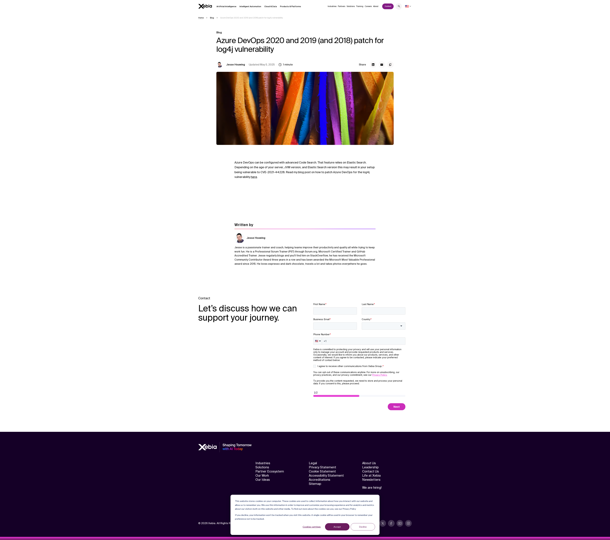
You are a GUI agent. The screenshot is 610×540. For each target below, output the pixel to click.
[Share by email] (381, 64)
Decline (363, 526)
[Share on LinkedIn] (373, 64)
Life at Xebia (371, 475)
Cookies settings (312, 526)
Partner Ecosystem (269, 471)
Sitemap (315, 484)
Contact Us (370, 471)
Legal (313, 463)
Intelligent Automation (250, 6)
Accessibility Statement (326, 475)
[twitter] (382, 523)
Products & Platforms (290, 6)
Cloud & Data (270, 6)
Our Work (262, 475)
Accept (337, 526)
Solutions (351, 6)
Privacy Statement (322, 467)
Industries (332, 6)
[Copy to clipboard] (390, 64)
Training (359, 6)
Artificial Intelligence (226, 6)
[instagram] (408, 523)
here (254, 177)
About (375, 6)
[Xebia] (205, 6)
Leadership (370, 467)
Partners (341, 6)
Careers (368, 6)
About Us (369, 463)
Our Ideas (262, 480)
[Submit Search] (399, 6)
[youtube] (399, 523)
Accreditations (319, 480)
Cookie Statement (322, 471)
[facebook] (391, 523)
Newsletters (371, 480)
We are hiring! (372, 488)
